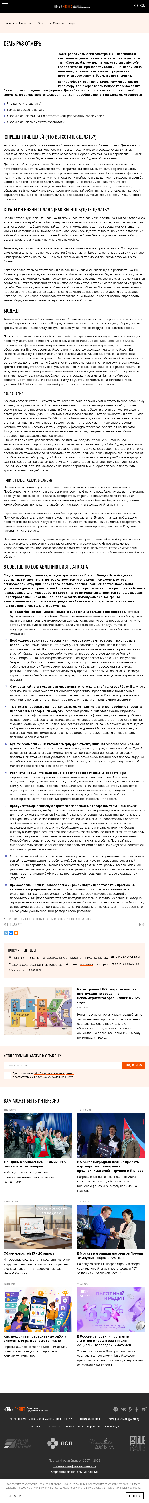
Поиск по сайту (73, 1426)
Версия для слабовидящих (103, 1426)
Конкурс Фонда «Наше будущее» (108, 575)
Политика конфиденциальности (74, 1466)
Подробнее (13, 1496)
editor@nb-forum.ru (90, 1419)
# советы (86, 964)
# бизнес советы (24, 957)
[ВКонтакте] (11, 933)
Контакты (35, 1426)
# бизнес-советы (125, 957)
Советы (43, 23)
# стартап (102, 964)
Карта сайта (52, 1426)
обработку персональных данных (54, 1073)
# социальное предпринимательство (75, 957)
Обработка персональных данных (74, 1472)
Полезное (25, 23)
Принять (134, 1496)
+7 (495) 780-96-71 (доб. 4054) (123, 1419)
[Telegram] (6, 933)
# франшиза (35, 970)
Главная (9, 23)
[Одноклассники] (16, 933)
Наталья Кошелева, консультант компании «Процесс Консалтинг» (51, 919)
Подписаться (134, 1065)
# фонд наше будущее (125, 964)
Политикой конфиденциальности (54, 1077)
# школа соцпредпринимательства (35, 964)
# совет (71, 964)
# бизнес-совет (17, 970)
